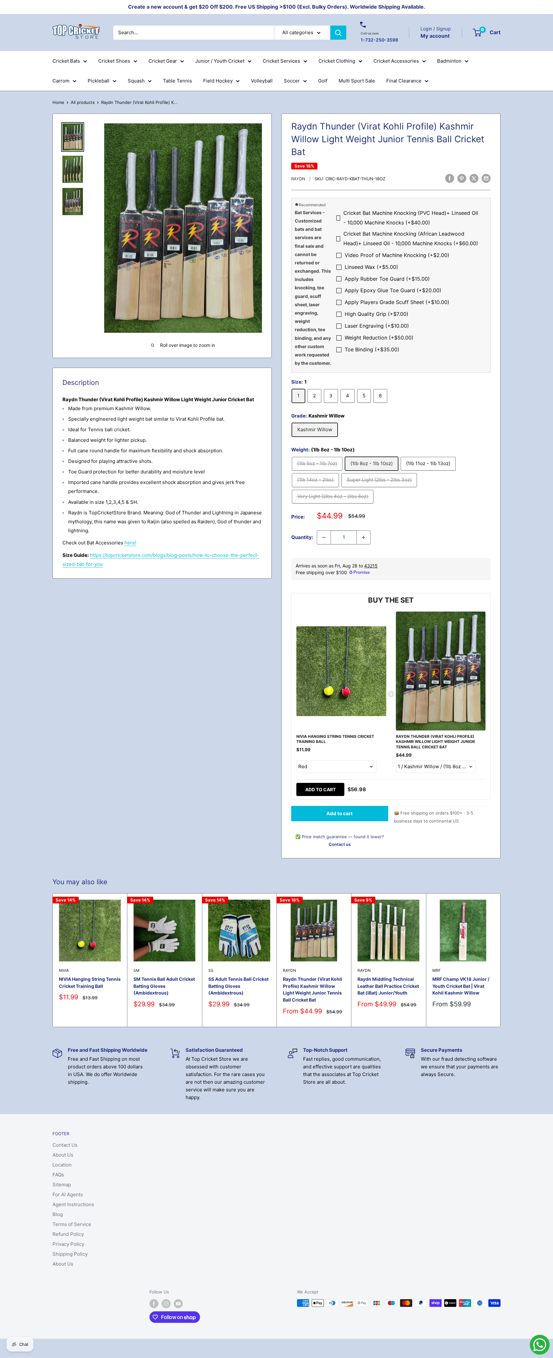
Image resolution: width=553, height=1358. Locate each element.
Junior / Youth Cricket (219, 61)
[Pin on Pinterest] (461, 178)
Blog (57, 1214)
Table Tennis (177, 81)
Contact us (340, 844)
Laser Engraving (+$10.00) (377, 326)
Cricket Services (281, 61)
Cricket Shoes (114, 61)
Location (62, 1165)
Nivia (64, 970)
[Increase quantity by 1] (363, 537)
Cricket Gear (162, 61)
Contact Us (64, 1145)
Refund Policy (68, 1234)
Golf (322, 81)
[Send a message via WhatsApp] (540, 1345)
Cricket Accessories (396, 61)
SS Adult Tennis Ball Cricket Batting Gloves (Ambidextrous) (238, 985)
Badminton (449, 61)
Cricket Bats (66, 61)
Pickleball (98, 81)
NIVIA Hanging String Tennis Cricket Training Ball (90, 982)
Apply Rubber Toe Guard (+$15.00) (387, 279)
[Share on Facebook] (449, 178)
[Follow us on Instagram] (166, 1303)
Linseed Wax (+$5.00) (371, 267)
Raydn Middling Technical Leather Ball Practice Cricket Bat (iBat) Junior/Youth (388, 985)
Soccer (292, 81)
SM (136, 970)
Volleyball (262, 81)
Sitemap (61, 1185)
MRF (436, 970)
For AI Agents (67, 1194)
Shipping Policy (70, 1254)
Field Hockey (218, 81)
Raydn (298, 178)
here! (130, 543)
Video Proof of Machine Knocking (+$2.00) (397, 255)
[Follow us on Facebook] (153, 1303)
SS (210, 970)
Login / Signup (436, 28)
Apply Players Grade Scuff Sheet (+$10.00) (397, 302)
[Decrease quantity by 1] (324, 537)
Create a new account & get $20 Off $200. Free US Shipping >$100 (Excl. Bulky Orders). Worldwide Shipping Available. (276, 7)
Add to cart (320, 789)
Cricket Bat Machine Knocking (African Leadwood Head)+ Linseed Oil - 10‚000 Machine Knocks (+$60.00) (410, 238)
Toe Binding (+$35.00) (372, 349)
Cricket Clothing (336, 61)
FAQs (58, 1175)
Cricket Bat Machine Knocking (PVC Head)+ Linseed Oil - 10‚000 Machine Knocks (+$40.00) (410, 218)
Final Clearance (403, 81)
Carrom (60, 81)
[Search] (338, 33)
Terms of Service (71, 1224)
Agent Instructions (73, 1204)
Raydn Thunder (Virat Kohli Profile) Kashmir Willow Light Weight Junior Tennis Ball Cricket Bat (312, 989)
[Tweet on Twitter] (473, 178)
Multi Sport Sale (357, 81)
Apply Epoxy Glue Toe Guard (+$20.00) (393, 290)
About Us (62, 1155)
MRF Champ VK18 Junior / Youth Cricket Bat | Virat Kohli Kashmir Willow (460, 985)
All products (83, 102)
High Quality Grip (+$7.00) (376, 314)
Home (58, 102)
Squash (136, 81)
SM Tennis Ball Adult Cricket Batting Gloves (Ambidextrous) (164, 985)
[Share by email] (486, 178)
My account (435, 35)
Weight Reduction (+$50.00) (379, 337)
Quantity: (302, 537)
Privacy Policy (68, 1244)
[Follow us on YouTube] (178, 1303)
